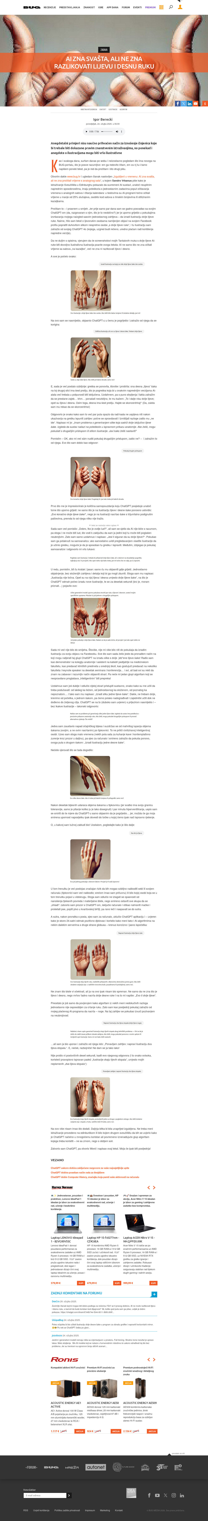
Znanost (89, 7)
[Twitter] (183, 103)
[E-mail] (195, 103)
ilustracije (113, 109)
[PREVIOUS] (149, 1187)
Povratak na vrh (178, 1453)
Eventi (137, 7)
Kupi (81, 1283)
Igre (100, 7)
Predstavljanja (69, 7)
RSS (25, 1510)
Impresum (90, 1510)
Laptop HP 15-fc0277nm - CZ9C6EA (67, 1239)
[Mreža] (72, 1467)
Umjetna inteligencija (89, 109)
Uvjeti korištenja (41, 1510)
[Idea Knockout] (145, 1467)
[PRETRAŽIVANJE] (170, 7)
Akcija (79, 1431)
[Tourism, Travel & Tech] (162, 1467)
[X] (165, 1495)
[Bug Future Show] (124, 1467)
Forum (126, 7)
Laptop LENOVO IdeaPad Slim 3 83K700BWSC (139, 1239)
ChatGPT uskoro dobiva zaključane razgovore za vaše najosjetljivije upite (90, 1168)
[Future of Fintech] (178, 1467)
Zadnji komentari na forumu (76, 1293)
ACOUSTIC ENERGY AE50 (67, 1402)
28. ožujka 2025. (68, 1301)
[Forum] (31, 1467)
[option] (68, 1239)
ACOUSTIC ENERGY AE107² (140, 1402)
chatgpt (102, 109)
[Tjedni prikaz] (161, 7)
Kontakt (119, 1510)
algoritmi (123, 109)
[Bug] (51, 1467)
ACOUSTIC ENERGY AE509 (103, 1402)
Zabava (103, 50)
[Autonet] (95, 1467)
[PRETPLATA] (68, 1495)
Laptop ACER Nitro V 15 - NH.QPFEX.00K (103, 1239)
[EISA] (131, 1493)
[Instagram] (173, 1495)
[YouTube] (157, 1495)
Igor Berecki (102, 119)
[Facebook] (178, 103)
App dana (112, 7)
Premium (150, 7)
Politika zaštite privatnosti (67, 1510)
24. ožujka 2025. (72, 1320)
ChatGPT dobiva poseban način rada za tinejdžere (77, 1172)
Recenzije (50, 7)
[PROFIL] (180, 7)
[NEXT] (154, 1187)
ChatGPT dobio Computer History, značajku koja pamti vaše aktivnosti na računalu (95, 1177)
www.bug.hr (74, 176)
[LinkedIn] (189, 103)
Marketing (105, 1510)
